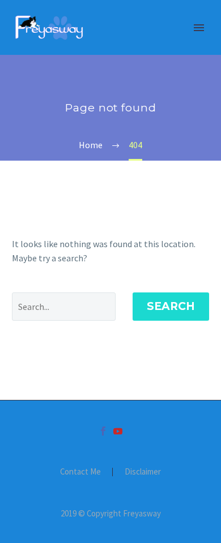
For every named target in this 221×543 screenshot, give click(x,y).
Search (171, 306)
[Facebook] (103, 431)
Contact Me (80, 472)
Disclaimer (143, 472)
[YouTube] (117, 431)
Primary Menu (199, 27)
